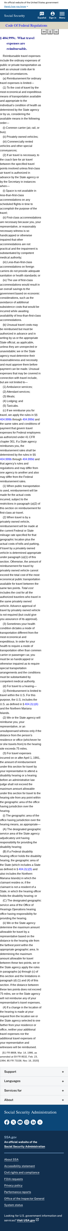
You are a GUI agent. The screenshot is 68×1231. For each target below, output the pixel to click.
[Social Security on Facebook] (6, 1123)
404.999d (28, 419)
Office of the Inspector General (24, 1198)
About (8, 1100)
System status (13, 1205)
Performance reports (17, 1192)
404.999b (6, 419)
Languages (12, 1081)
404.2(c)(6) (31, 704)
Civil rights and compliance (21, 1172)
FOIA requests (13, 1179)
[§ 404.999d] (56, 31)
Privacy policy (13, 1185)
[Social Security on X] (13, 1123)
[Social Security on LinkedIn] (33, 1123)
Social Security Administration (24, 1146)
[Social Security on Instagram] (26, 1123)
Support (10, 1071)
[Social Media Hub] (40, 1123)
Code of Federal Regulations (26, 25)
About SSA (11, 1159)
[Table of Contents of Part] (50, 31)
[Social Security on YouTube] (20, 1123)
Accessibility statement (19, 1166)
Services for (13, 1090)
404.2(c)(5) (25, 869)
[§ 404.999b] (44, 31)
